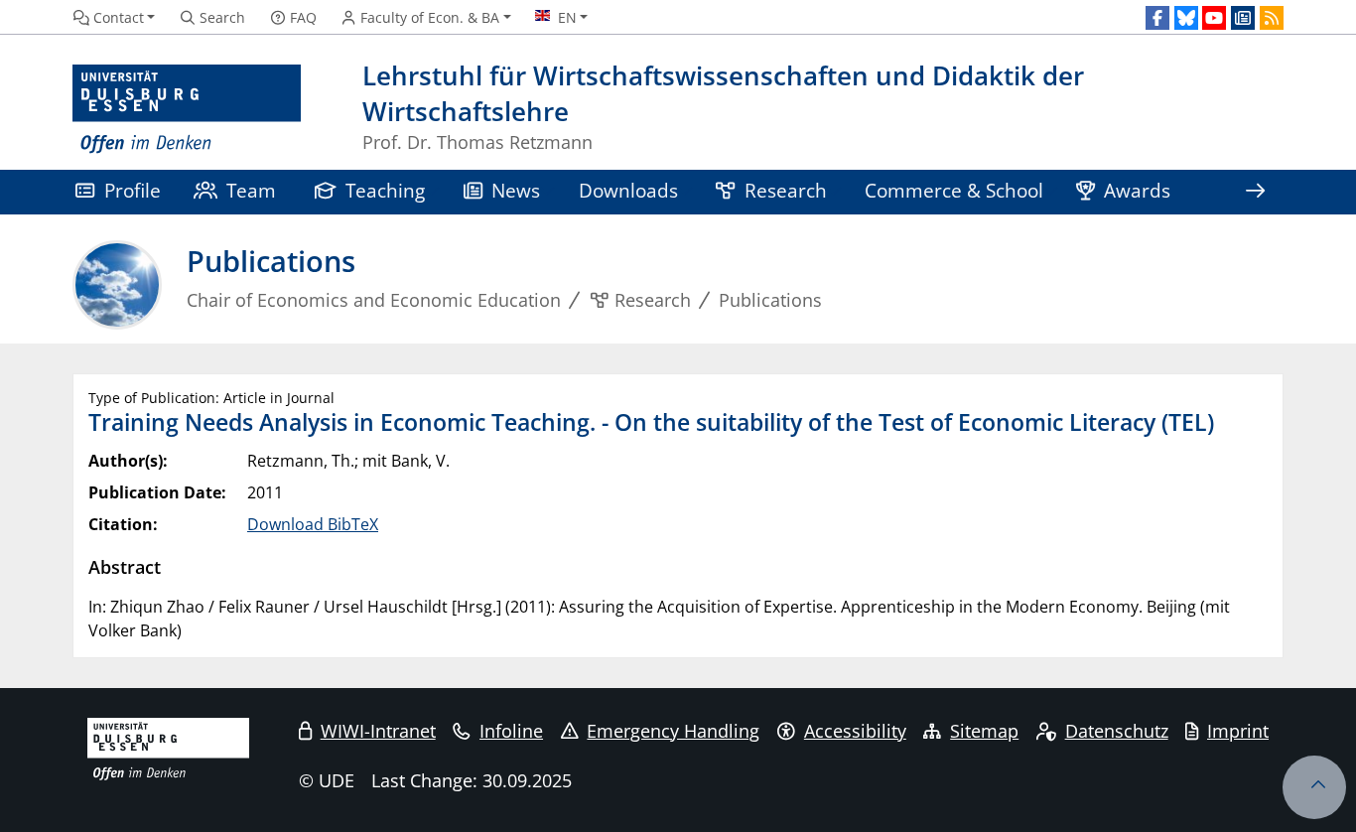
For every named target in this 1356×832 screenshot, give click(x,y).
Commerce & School (954, 190)
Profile (132, 190)
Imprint (1238, 731)
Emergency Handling (673, 731)
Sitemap (984, 731)
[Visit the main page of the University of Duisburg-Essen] (186, 110)
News (515, 190)
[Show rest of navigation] (1255, 192)
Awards (1137, 190)
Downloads (628, 190)
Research (786, 190)
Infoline (511, 731)
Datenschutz (1116, 731)
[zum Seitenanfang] (1314, 787)
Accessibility (855, 731)
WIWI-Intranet (378, 731)
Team (251, 190)
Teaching (385, 190)
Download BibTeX (312, 524)
